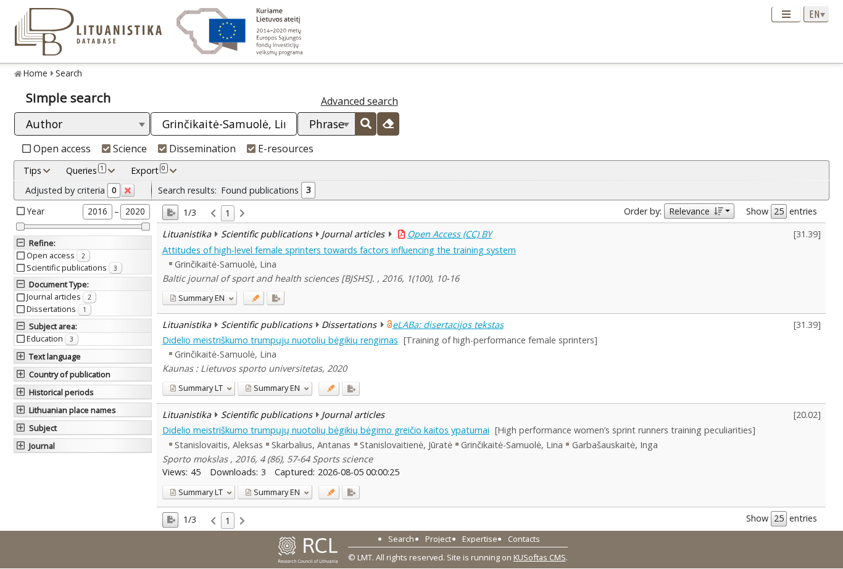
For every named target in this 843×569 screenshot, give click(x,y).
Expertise (479, 538)
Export (148, 170)
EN (201, 297)
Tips (32, 170)
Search (69, 73)
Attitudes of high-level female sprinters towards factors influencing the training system (339, 250)
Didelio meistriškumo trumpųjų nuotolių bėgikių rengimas (280, 340)
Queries (85, 170)
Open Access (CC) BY (449, 234)
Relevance (689, 211)
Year (35, 211)
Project (438, 538)
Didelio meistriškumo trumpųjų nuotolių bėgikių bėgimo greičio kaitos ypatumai (325, 430)
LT (200, 387)
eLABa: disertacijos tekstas (448, 324)
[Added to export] (275, 298)
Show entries (781, 211)
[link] (213, 213)
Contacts (524, 538)
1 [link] (227, 213)
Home (35, 73)
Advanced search (359, 101)
